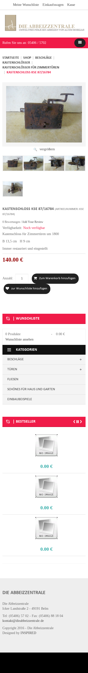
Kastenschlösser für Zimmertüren (30, 67)
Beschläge (43, 58)
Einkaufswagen (53, 5)
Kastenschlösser (16, 63)
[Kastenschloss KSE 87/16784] (12, 163)
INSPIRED (28, 633)
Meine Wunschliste (26, 5)
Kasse (71, 5)
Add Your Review (32, 222)
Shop (27, 58)
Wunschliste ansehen (19, 339)
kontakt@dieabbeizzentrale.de (23, 621)
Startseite (10, 58)
